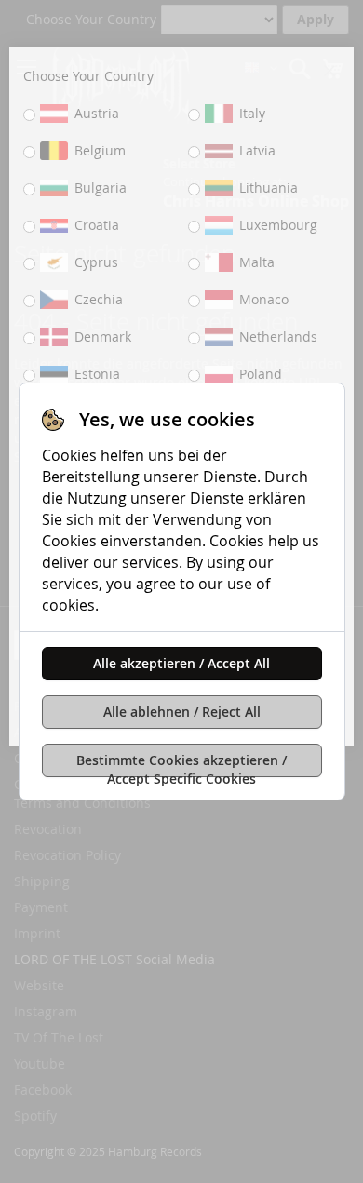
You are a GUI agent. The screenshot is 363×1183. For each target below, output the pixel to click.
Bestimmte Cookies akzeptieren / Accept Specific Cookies (181, 764)
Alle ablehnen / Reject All (182, 711)
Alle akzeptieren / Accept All (181, 663)
